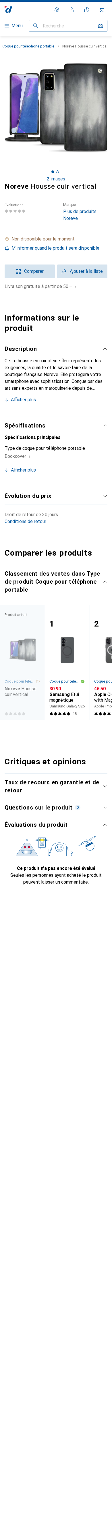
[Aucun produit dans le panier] (101, 9)
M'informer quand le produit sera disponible (55, 248)
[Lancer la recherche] (36, 26)
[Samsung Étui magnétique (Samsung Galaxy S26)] (67, 662)
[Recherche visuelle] (100, 25)
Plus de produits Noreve (79, 211)
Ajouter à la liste (86, 271)
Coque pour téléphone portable (28, 46)
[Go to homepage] (8, 9)
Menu (17, 25)
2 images (56, 179)
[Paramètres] (56, 9)
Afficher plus (23, 399)
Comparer (34, 271)
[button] (56, 239)
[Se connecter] (72, 9)
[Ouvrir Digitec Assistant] (86, 9)
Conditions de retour (25, 521)
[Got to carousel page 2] (57, 171)
